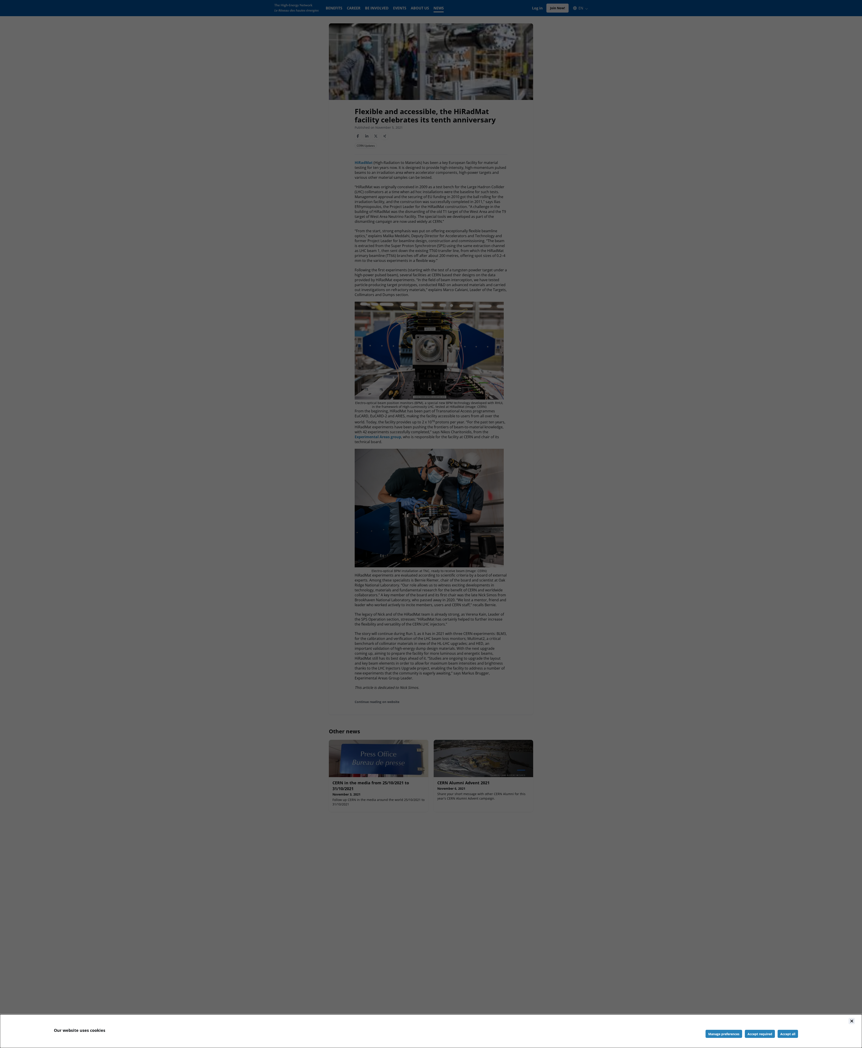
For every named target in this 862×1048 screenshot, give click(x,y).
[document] (431, 1031)
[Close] (852, 1021)
